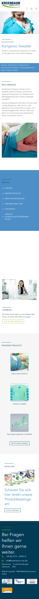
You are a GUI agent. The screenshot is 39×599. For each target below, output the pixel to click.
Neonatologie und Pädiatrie (9, 67)
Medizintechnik (13, 65)
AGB (13, 567)
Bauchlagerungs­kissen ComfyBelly (19, 434)
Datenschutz (6, 564)
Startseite (4, 65)
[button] (15, 188)
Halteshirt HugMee (19, 404)
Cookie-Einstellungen (21, 564)
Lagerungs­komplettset (19, 373)
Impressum (6, 567)
